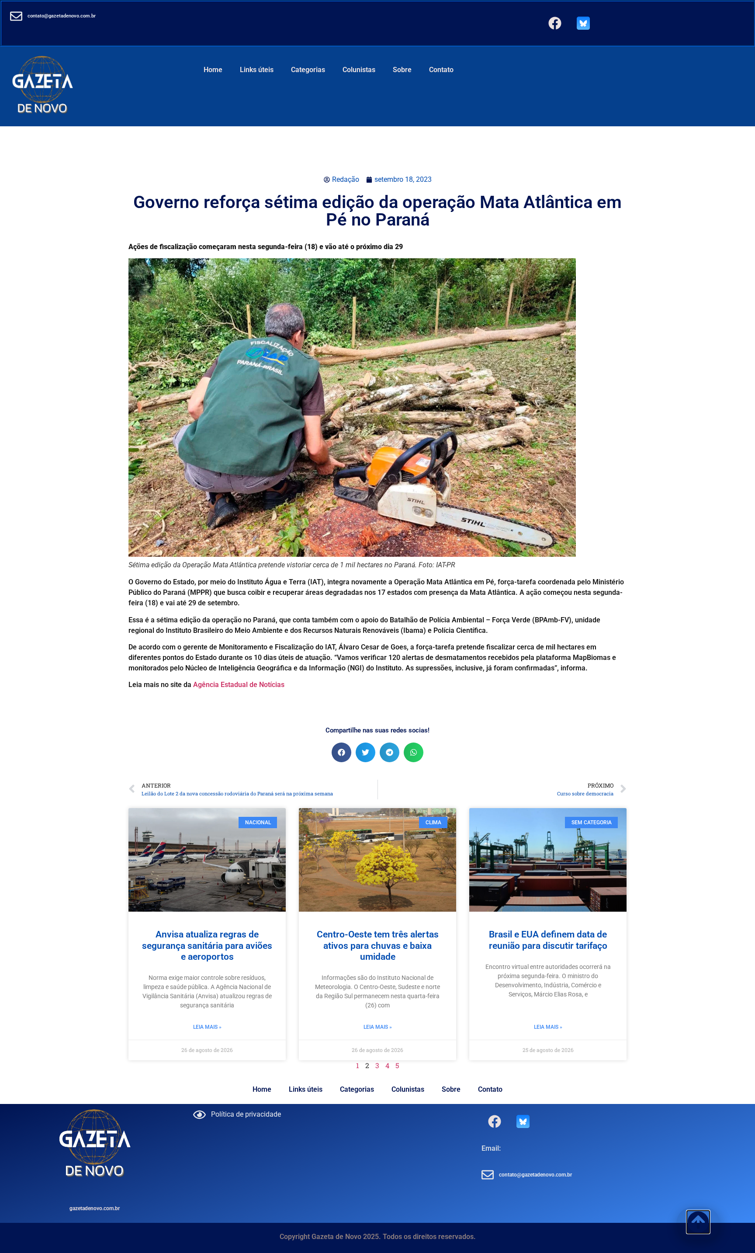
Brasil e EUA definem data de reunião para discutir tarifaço (548, 940)
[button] (341, 752)
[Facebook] (555, 23)
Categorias (308, 70)
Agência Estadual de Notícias (238, 684)
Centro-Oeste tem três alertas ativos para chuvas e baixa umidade (378, 945)
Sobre (402, 70)
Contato (441, 70)
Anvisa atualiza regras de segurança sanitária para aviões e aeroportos (207, 945)
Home (213, 70)
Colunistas (359, 70)
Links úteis (257, 70)
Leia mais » (207, 1027)
